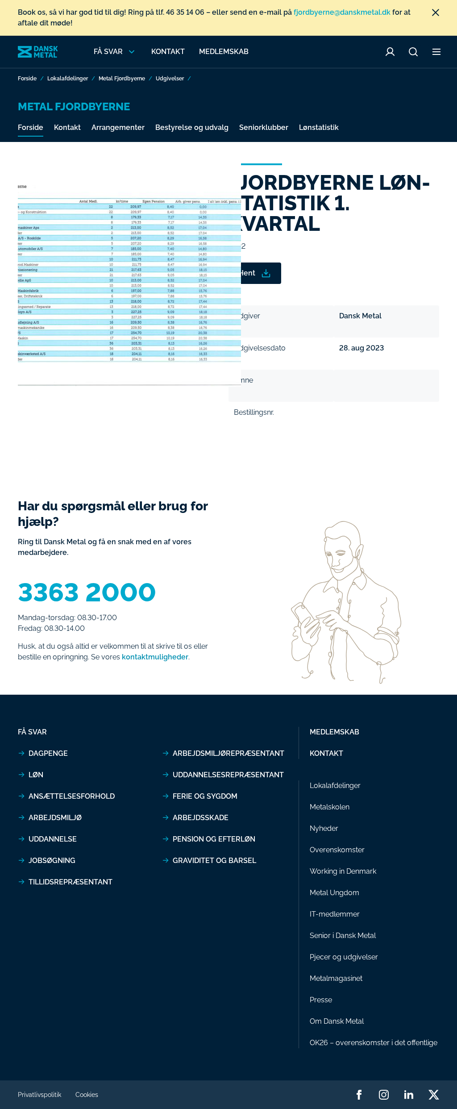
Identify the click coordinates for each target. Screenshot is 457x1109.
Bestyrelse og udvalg (191, 127)
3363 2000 (87, 592)
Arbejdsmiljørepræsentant (228, 753)
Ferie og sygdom (205, 796)
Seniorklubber (263, 127)
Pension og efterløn (214, 839)
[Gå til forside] (38, 52)
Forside (27, 78)
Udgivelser (170, 78)
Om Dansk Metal (337, 1021)
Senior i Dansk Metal (343, 935)
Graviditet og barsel (214, 860)
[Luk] (435, 12)
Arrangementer (118, 127)
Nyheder (324, 828)
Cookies (86, 1094)
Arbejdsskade (200, 817)
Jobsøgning (52, 860)
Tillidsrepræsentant (70, 882)
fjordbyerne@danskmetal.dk (342, 12)
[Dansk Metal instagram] (384, 1094)
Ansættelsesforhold (72, 796)
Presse (321, 1000)
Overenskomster (337, 850)
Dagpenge (48, 753)
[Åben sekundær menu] (436, 52)
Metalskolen (329, 807)
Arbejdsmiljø (55, 817)
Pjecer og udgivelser (344, 957)
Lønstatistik (319, 127)
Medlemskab (224, 51)
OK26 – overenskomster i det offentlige (373, 1042)
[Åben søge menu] (413, 52)
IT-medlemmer (335, 914)
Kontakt (168, 51)
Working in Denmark (343, 871)
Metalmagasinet (336, 978)
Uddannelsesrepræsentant (228, 775)
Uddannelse (53, 839)
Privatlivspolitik (39, 1094)
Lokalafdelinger (67, 78)
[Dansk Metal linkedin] (409, 1094)
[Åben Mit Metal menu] (390, 52)
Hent (246, 273)
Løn (36, 775)
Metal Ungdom (334, 892)
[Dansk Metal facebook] (359, 1094)
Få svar (32, 732)
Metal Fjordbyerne (122, 78)
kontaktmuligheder (155, 657)
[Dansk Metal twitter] (434, 1094)
